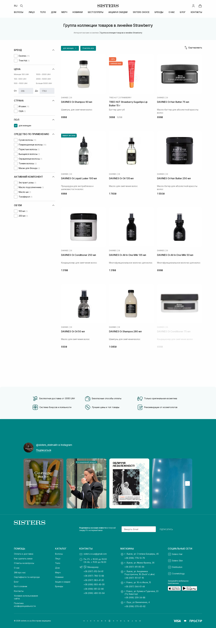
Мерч (58, 572)
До (36, 91)
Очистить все (88, 48)
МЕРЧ (64, 12)
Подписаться (43, 450)
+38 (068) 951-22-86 (94, 589)
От (15, 91)
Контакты (19, 591)
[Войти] (193, 6)
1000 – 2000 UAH (43, 74)
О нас (17, 568)
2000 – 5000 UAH (43, 79)
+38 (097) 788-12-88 (94, 575)
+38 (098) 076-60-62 (134, 606)
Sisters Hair (177, 554)
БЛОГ (182, 12)
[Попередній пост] (28, 483)
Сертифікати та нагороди (27, 577)
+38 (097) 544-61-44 (134, 586)
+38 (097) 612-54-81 (93, 571)
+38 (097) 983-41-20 (94, 580)
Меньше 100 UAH (21, 74)
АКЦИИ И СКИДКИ (118, 12)
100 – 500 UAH (20, 79)
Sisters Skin (177, 560)
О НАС (172, 12)
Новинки (59, 577)
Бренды (59, 586)
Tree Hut (113, 98)
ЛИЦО (32, 12)
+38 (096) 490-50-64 (94, 593)
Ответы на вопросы (24, 563)
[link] (200, 6)
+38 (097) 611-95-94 (134, 567)
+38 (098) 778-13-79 (134, 558)
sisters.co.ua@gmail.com (95, 554)
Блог (16, 582)
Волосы (59, 554)
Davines (64, 98)
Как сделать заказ (23, 558)
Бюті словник (20, 586)
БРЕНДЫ (159, 12)
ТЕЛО (43, 12)
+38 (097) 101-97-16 (134, 578)
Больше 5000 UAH (44, 83)
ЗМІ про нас (20, 572)
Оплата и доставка (23, 554)
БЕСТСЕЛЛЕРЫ (95, 12)
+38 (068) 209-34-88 (134, 597)
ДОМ (53, 12)
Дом (57, 568)
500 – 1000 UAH (20, 83)
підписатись (166, 529)
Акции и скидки (62, 582)
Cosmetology (178, 573)
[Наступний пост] (187, 483)
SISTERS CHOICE (141, 12)
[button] (70, 48)
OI (71, 98)
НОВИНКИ (77, 12)
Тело (57, 563)
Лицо (57, 558)
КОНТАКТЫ (196, 12)
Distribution (177, 567)
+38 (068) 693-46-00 (94, 584)
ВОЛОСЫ (18, 12)
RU (15, 5)
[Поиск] (21, 6)
